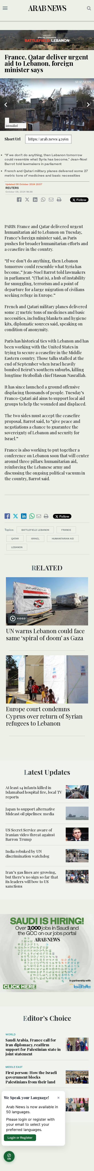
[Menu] (5, 8)
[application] (47, 104)
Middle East (14, 1067)
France (66, 529)
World (10, 1034)
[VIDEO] (47, 600)
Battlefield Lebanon (35, 529)
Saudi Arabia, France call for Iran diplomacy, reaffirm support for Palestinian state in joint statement (33, 1046)
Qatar (15, 538)
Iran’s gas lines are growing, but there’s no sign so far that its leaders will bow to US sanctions (31, 879)
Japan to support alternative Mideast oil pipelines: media (30, 811)
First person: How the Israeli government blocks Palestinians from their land (31, 1077)
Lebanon (16, 547)
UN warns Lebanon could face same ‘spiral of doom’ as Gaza (45, 634)
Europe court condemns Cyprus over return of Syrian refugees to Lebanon (44, 716)
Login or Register (20, 1137)
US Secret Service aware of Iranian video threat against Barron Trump (30, 834)
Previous (5, 104)
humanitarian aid (63, 538)
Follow (81, 200)
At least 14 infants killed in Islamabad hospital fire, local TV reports (33, 792)
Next (88, 104)
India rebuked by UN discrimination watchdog (27, 853)
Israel (35, 538)
